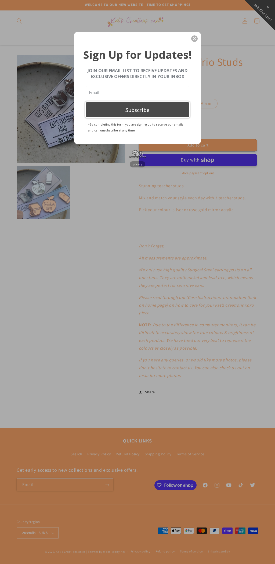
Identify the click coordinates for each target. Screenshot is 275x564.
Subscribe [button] (137, 110)
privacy (137, 164)
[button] (194, 38)
